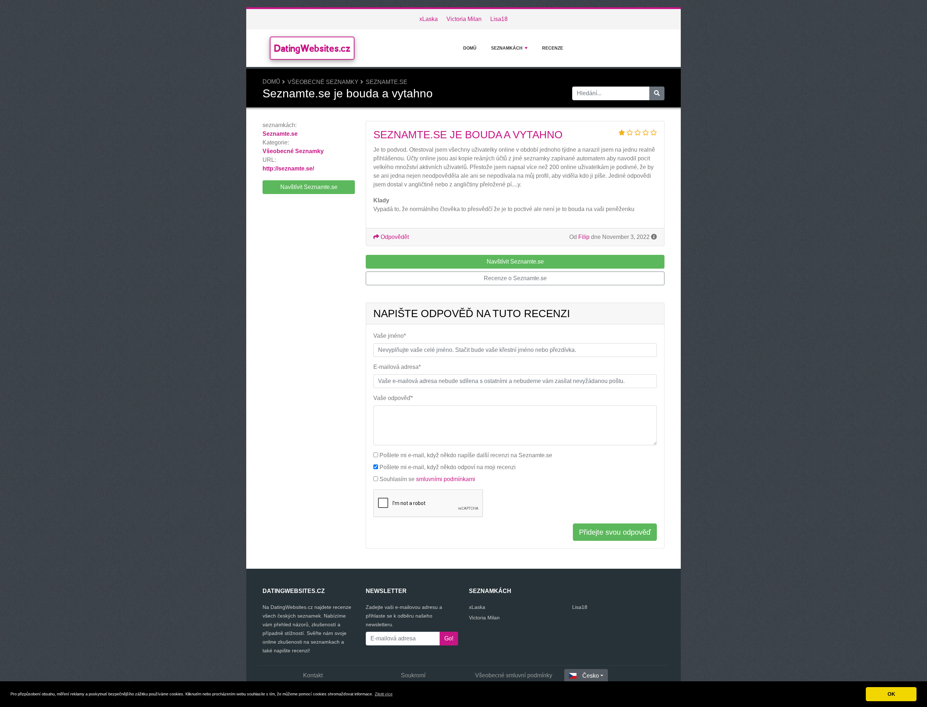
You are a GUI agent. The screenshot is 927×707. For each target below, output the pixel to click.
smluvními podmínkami (445, 479)
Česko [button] (590, 676)
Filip (584, 237)
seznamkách (507, 48)
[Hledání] (656, 93)
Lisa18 (499, 19)
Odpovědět (394, 237)
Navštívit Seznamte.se (308, 187)
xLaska (428, 19)
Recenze (552, 48)
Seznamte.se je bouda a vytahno (468, 134)
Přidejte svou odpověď (615, 532)
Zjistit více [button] (384, 694)
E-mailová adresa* (397, 367)
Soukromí (413, 675)
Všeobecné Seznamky (323, 82)
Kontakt (313, 675)
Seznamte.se (386, 82)
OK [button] (891, 694)
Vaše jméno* (389, 336)
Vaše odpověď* (393, 398)
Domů (470, 48)
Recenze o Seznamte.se (515, 278)
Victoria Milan (464, 19)
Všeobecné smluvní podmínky (513, 675)
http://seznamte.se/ (288, 168)
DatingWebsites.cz (312, 48)
